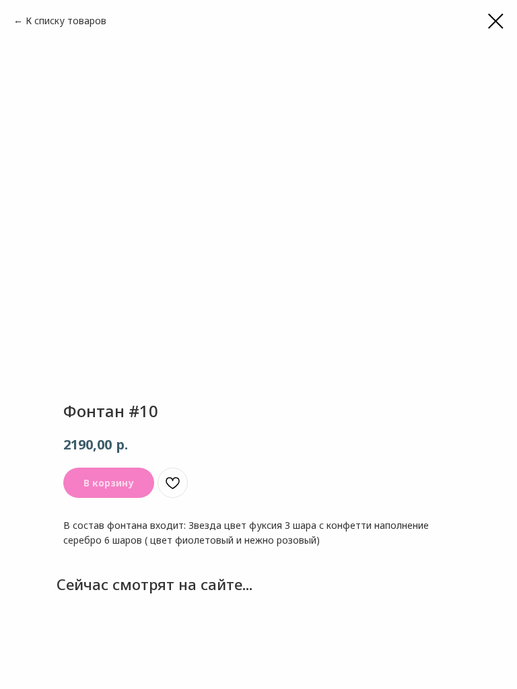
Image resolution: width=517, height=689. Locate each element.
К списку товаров (66, 20)
